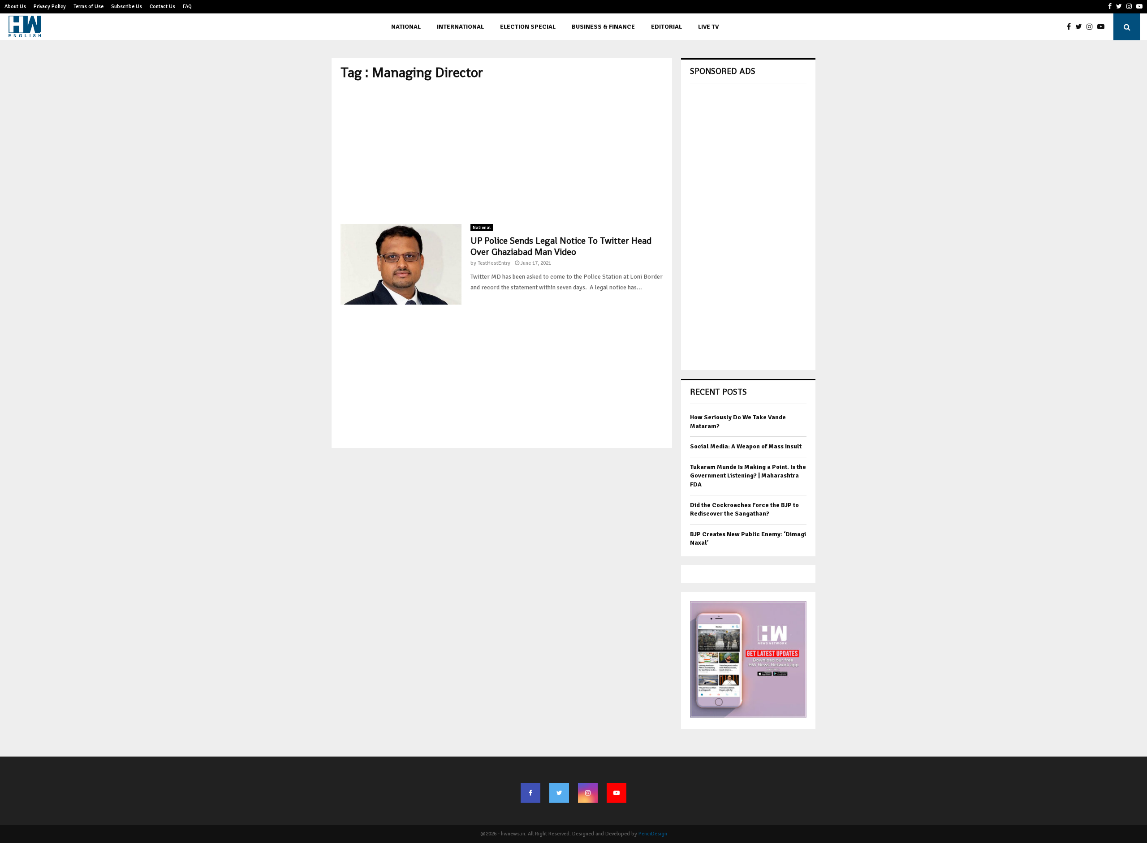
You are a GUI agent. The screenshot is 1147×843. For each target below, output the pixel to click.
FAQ (187, 6)
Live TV (708, 26)
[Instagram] (1092, 27)
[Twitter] (1081, 27)
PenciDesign (652, 833)
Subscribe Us (126, 6)
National (406, 26)
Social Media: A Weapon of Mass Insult (746, 446)
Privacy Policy (50, 6)
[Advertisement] (502, 152)
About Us (15, 6)
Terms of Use (88, 6)
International (460, 26)
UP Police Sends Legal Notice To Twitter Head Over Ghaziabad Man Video (560, 246)
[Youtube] (1103, 27)
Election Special (528, 26)
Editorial (666, 26)
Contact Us (162, 6)
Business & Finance (603, 26)
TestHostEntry (494, 263)
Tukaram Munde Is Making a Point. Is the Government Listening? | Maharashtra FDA (748, 475)
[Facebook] (1071, 27)
